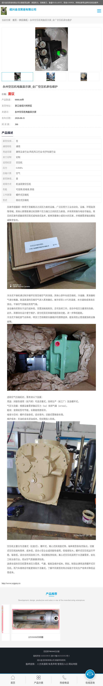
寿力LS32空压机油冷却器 (77, 637)
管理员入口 (62, 664)
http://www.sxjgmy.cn (11, 583)
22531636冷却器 (26, 637)
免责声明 (52, 664)
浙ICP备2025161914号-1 (60, 656)
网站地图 (73, 664)
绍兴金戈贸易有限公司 (46, 660)
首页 (14, 20)
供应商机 (23, 20)
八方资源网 (42, 664)
